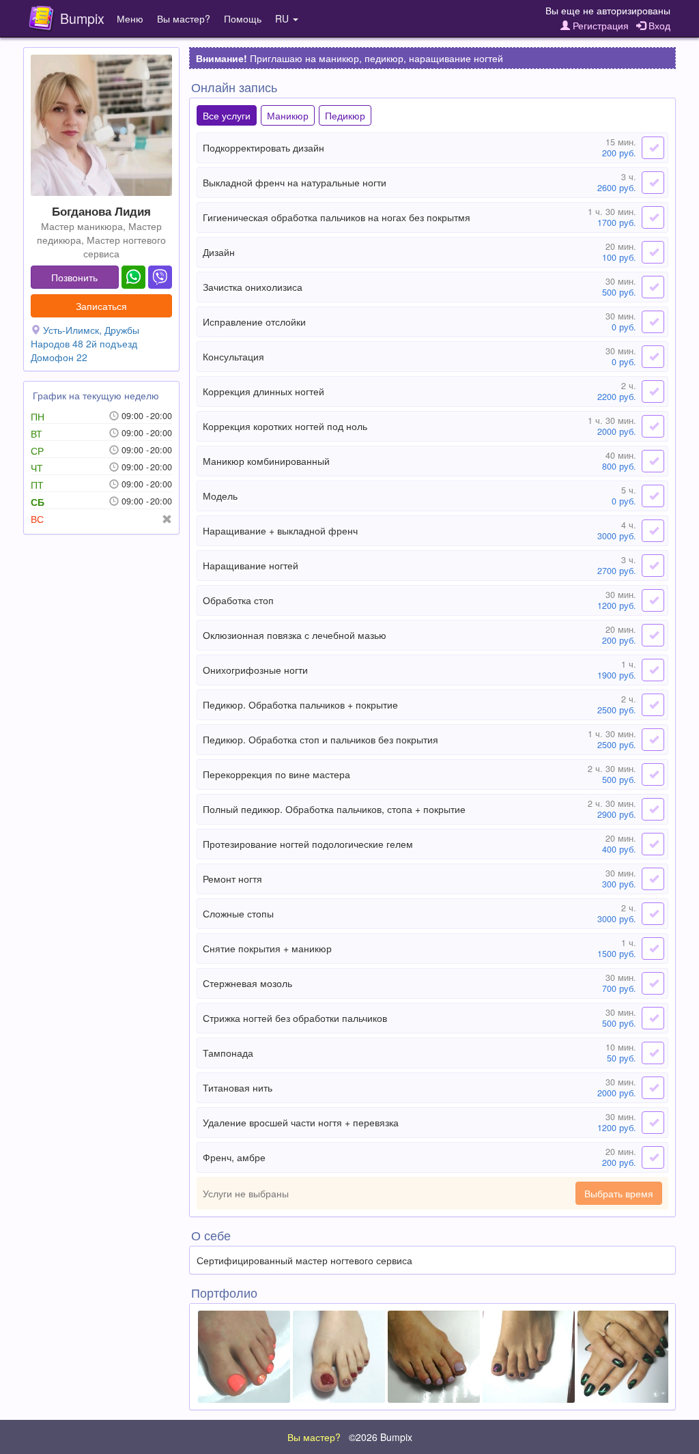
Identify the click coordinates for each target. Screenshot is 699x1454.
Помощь (242, 18)
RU (283, 18)
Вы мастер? (183, 18)
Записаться (101, 306)
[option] (244, 1357)
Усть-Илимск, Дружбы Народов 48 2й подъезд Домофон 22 (85, 343)
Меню (130, 18)
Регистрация (599, 25)
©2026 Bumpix (380, 1437)
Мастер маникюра (82, 226)
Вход (658, 25)
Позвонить (74, 277)
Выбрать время (618, 1193)
